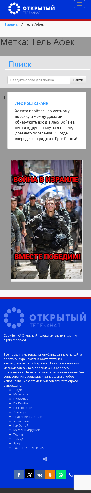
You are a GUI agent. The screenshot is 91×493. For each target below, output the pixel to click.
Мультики (20, 394)
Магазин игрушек (26, 430)
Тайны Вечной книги (29, 448)
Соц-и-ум (20, 412)
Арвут (17, 443)
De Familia (20, 403)
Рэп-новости (22, 407)
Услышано (21, 421)
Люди (17, 390)
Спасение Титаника (28, 416)
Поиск (19, 64)
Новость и (21, 399)
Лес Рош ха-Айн (31, 103)
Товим (18, 434)
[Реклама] (47, 220)
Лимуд (18, 439)
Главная (12, 24)
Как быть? (20, 425)
